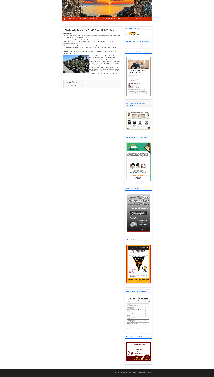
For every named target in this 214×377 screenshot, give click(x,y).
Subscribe (135, 372)
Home (63, 24)
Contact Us (149, 374)
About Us (120, 372)
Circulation (125, 372)
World (72, 24)
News (67, 24)
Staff (130, 372)
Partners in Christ (142, 374)
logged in (73, 85)
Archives (140, 372)
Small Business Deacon (88, 372)
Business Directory (147, 372)
